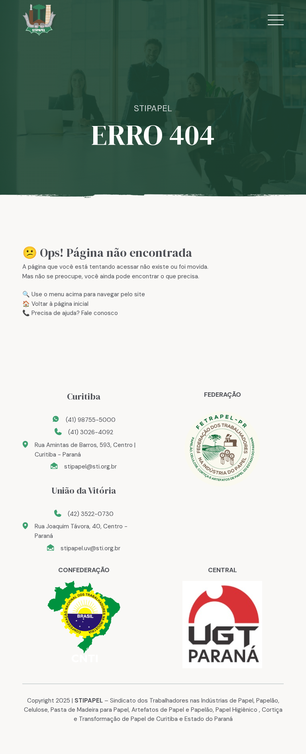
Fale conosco (99, 313)
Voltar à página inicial (59, 304)
